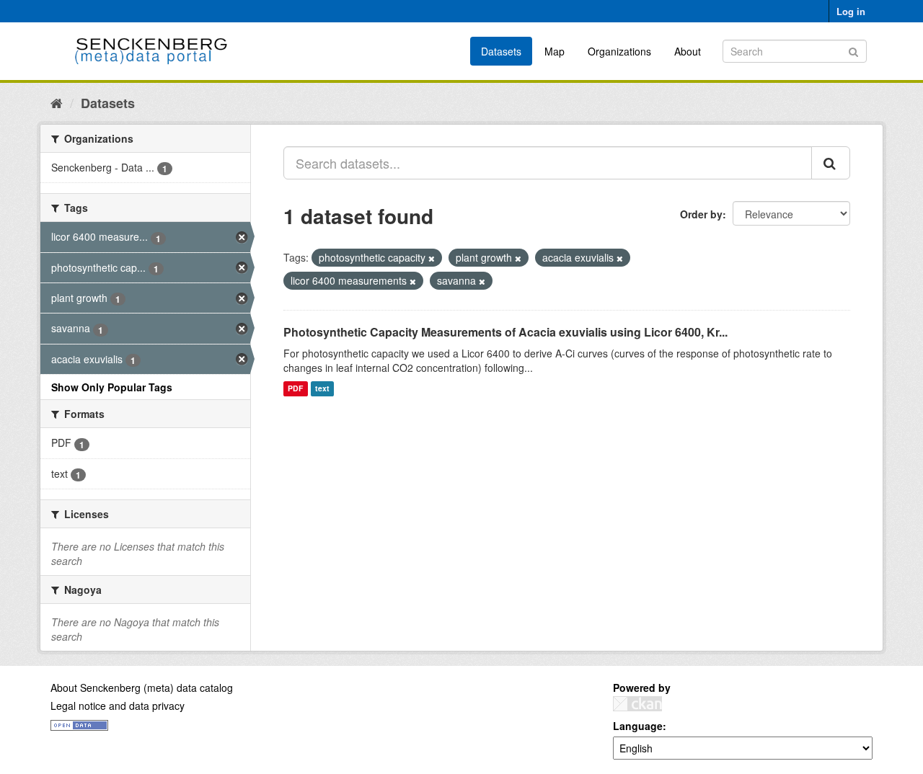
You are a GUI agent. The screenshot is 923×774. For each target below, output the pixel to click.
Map (554, 51)
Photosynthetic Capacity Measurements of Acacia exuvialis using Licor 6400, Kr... (505, 332)
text (322, 388)
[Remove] (431, 258)
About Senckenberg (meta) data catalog (141, 687)
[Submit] (853, 50)
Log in (850, 11)
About (687, 51)
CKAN (637, 703)
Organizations (619, 51)
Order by (701, 214)
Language (638, 726)
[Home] (56, 102)
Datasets (501, 51)
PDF (295, 388)
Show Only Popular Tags (111, 387)
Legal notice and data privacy (117, 705)
